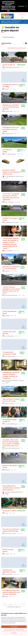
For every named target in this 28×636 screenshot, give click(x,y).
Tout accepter (14, 626)
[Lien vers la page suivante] (23, 604)
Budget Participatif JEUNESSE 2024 (10, 21)
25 (19, 606)
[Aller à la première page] (10, 16)
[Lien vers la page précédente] (5, 604)
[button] (23, 43)
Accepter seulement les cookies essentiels (14, 629)
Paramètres (14, 633)
